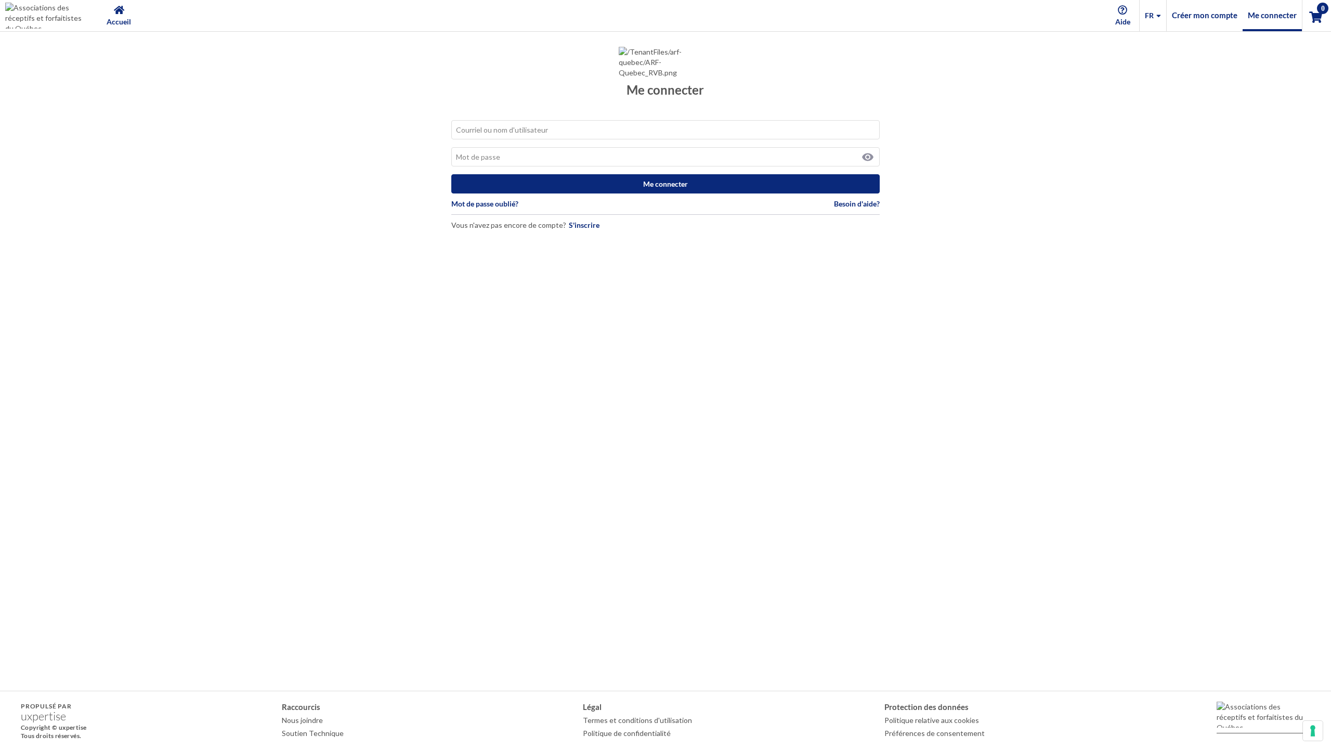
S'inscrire (584, 225)
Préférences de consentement (934, 733)
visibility (868, 157)
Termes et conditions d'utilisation (637, 720)
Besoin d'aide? (857, 203)
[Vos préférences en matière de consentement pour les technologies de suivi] (1313, 731)
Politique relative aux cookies (931, 720)
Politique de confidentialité (627, 733)
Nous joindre (302, 720)
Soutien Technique (313, 733)
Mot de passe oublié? (484, 203)
